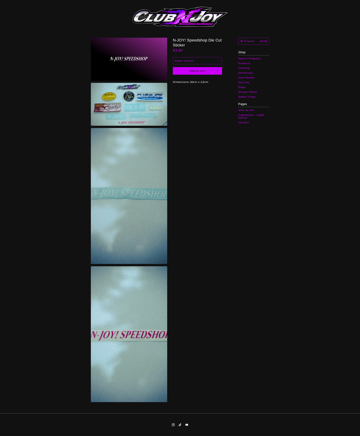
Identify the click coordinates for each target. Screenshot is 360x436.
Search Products (249, 58)
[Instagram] (173, 425)
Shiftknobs (245, 72)
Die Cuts (243, 82)
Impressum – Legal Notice (251, 116)
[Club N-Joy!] (180, 16)
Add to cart (197, 70)
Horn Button (246, 77)
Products (244, 63)
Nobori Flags (247, 96)
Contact (243, 122)
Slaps (242, 87)
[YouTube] (187, 425)
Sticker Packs (247, 92)
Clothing (244, 68)
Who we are (246, 110)
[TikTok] (180, 425)
